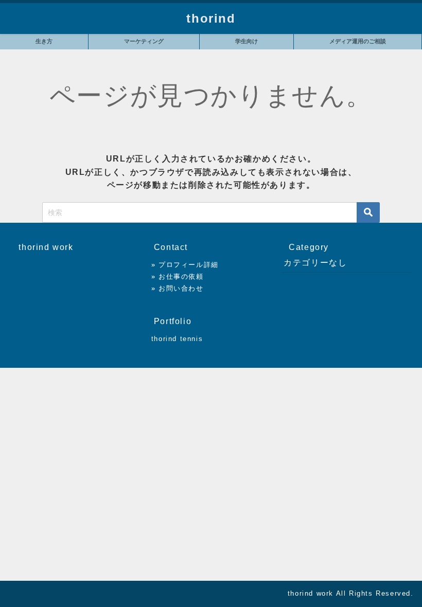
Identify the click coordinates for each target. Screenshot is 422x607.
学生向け (246, 41)
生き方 (44, 41)
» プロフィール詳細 (185, 265)
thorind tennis (177, 339)
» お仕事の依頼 (177, 276)
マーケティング (144, 41)
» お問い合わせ (177, 288)
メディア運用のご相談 (357, 41)
